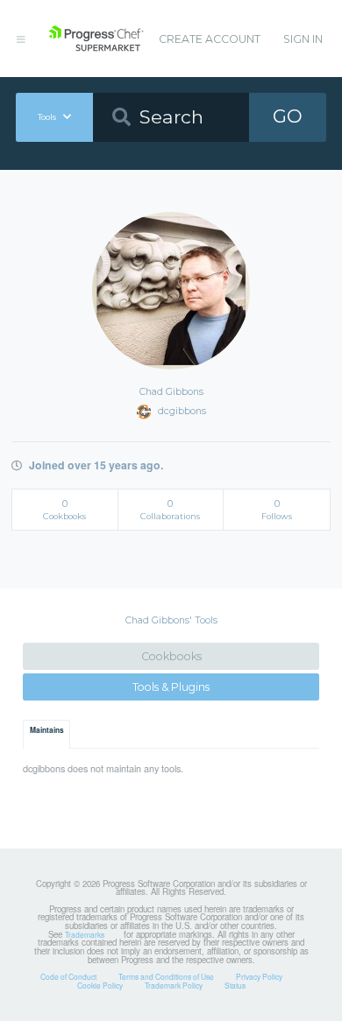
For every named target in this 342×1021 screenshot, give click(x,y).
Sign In (303, 39)
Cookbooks (171, 656)
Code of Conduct (68, 976)
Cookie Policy (100, 985)
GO (288, 116)
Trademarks (84, 934)
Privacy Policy (259, 976)
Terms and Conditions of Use (166, 976)
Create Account (209, 39)
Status (235, 985)
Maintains (47, 730)
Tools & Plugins (171, 687)
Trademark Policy (174, 985)
